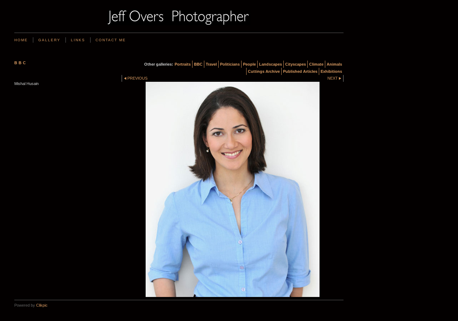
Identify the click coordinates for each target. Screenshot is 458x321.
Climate (316, 64)
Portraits (183, 64)
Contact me (111, 40)
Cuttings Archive (264, 71)
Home (21, 40)
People (249, 64)
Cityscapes (295, 64)
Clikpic (42, 305)
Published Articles (300, 71)
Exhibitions (331, 71)
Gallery (49, 40)
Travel (211, 64)
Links (78, 40)
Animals (334, 64)
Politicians (230, 64)
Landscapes (270, 64)
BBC (198, 64)
